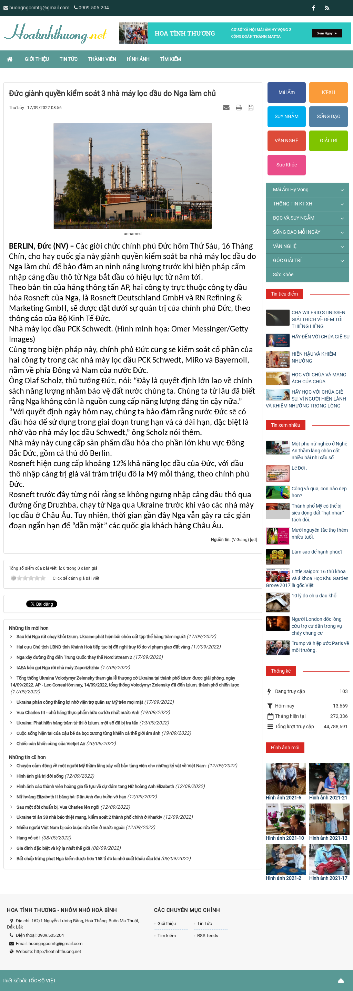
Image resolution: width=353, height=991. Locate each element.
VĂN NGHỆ (286, 140)
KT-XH (328, 92)
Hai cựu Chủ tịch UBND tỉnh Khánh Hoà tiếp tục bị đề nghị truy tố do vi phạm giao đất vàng (103, 647)
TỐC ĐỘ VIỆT (42, 980)
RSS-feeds (207, 935)
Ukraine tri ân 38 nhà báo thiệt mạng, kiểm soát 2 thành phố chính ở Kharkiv (89, 817)
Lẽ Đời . (299, 468)
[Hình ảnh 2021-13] (329, 819)
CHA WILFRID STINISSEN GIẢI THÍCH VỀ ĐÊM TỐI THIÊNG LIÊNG (318, 319)
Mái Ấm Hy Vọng (291, 189)
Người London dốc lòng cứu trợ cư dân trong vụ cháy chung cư (317, 626)
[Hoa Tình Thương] (55, 33)
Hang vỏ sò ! (28, 837)
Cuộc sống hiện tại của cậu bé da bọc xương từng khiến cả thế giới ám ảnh (88, 733)
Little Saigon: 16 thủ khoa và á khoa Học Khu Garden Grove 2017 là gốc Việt (307, 578)
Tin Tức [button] (69, 59)
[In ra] (239, 107)
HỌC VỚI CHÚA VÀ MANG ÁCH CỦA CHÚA (319, 378)
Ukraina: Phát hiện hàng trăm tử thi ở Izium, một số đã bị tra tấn (77, 722)
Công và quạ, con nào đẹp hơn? (319, 492)
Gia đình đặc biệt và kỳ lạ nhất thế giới (53, 848)
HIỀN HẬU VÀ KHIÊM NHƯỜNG (314, 357)
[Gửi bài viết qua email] (227, 107)
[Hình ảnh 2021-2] (286, 859)
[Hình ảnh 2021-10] (286, 819)
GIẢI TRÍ (328, 140)
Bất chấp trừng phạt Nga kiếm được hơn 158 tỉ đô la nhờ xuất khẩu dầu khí (88, 858)
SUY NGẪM (287, 116)
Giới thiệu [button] (37, 59)
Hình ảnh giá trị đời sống (40, 776)
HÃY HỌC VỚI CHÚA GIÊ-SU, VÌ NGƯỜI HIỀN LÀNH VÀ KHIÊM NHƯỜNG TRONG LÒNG (306, 398)
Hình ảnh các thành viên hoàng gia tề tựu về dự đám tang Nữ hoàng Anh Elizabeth (95, 786)
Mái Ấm (287, 92)
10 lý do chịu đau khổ (314, 595)
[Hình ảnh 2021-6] (286, 779)
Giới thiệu (167, 923)
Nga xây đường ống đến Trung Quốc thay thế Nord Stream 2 (74, 657)
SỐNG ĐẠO (329, 116)
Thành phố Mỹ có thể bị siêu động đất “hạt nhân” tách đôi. (318, 512)
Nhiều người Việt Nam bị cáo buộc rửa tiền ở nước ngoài (70, 827)
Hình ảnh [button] (138, 59)
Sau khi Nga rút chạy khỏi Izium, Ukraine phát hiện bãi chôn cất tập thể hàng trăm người (101, 636)
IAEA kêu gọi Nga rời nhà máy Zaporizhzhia (58, 667)
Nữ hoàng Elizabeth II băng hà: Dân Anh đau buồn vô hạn (71, 796)
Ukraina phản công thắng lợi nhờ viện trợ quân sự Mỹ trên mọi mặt (80, 702)
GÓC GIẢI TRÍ (287, 260)
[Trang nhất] (10, 59)
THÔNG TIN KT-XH (292, 203)
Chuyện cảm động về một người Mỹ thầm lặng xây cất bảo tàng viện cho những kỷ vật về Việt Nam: (111, 765)
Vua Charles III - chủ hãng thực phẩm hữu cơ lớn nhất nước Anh (78, 712)
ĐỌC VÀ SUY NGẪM (293, 218)
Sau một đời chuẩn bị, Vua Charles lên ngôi (58, 807)
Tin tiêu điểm (284, 294)
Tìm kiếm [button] (170, 59)
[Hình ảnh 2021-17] (329, 859)
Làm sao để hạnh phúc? (317, 552)
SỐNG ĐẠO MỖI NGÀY (296, 232)
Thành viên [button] (102, 59)
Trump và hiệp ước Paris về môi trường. (320, 647)
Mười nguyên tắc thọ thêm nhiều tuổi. (320, 533)
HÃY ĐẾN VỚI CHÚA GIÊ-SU (321, 336)
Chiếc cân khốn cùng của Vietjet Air (51, 743)
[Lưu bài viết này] (251, 107)
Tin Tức (204, 923)
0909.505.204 (94, 7)
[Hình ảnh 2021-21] (329, 779)
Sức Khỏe (286, 164)
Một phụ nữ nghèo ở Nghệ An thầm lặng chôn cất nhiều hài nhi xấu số (319, 450)
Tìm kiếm (167, 935)
